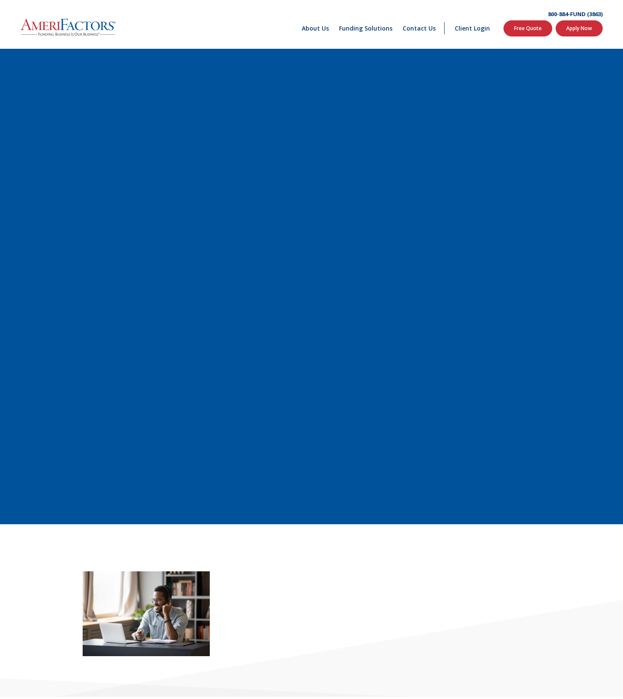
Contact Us (419, 28)
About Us (315, 28)
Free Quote (528, 28)
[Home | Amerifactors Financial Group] (68, 25)
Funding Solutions (365, 28)
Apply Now (579, 28)
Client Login (472, 28)
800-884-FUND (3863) (575, 14)
